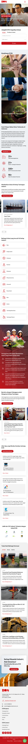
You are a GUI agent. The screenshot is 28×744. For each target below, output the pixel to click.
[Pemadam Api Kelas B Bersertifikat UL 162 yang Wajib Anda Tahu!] (14, 592)
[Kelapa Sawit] (14, 251)
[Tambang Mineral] (14, 317)
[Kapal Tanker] (14, 206)
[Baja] (14, 245)
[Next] (5, 231)
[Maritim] (14, 264)
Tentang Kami (5, 711)
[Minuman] (14, 271)
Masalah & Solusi (6, 713)
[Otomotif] (14, 284)
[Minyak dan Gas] (14, 277)
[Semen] (14, 304)
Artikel (3, 717)
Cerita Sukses (5, 715)
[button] (6, 151)
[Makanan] (14, 258)
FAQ (3, 719)
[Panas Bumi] (14, 291)
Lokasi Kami (5, 727)
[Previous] (2, 231)
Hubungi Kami (5, 725)
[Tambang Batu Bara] (14, 310)
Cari (15, 43)
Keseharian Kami (6, 729)
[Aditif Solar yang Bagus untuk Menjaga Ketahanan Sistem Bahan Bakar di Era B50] (14, 624)
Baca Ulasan (5, 473)
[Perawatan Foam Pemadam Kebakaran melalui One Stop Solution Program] (14, 560)
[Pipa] (14, 297)
